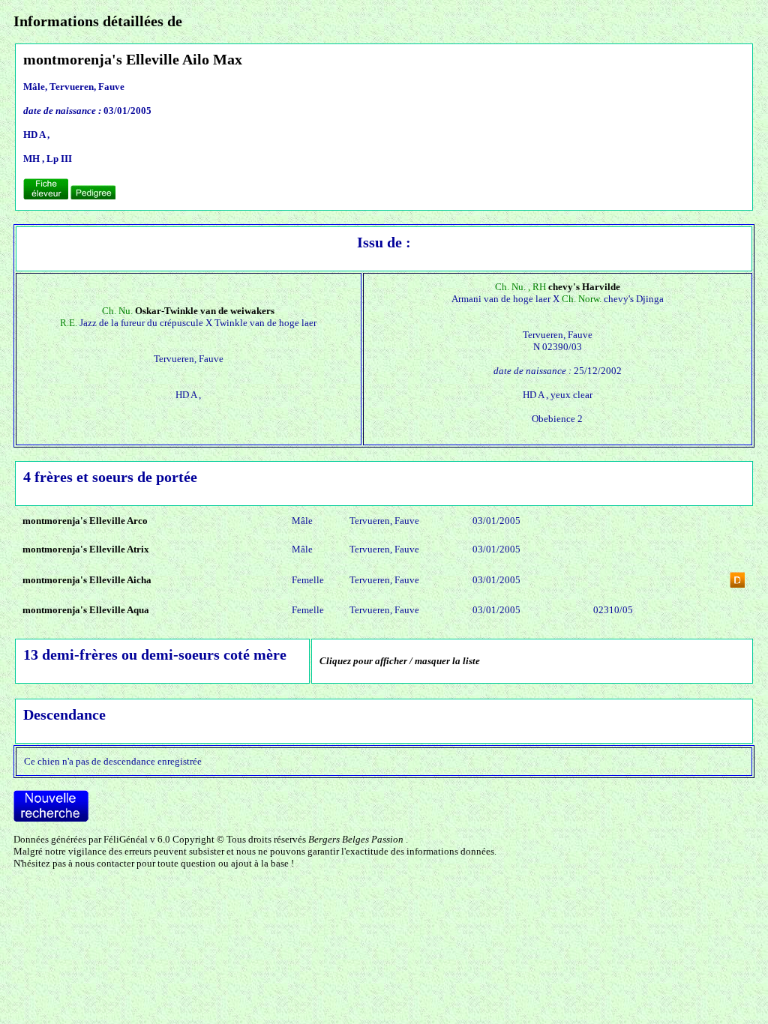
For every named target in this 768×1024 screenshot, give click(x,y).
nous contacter (104, 863)
